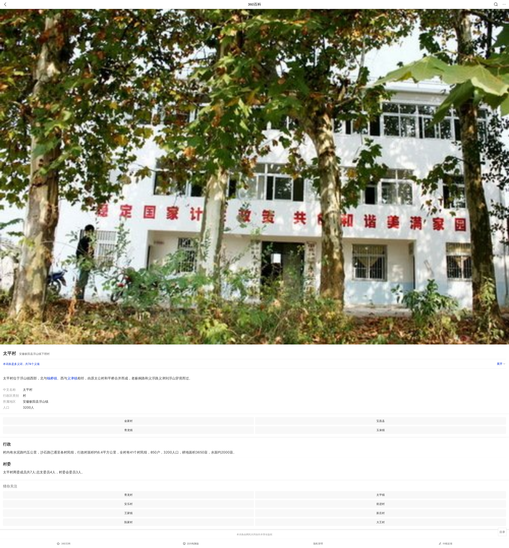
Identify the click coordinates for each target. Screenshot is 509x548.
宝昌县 (380, 421)
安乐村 (128, 504)
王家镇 (128, 513)
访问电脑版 (193, 543)
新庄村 (380, 513)
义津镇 (72, 378)
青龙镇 (128, 430)
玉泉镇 (380, 430)
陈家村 (128, 522)
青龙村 (128, 494)
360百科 (254, 4)
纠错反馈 (447, 543)
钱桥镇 (52, 378)
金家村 (128, 421)
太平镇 (380, 494)
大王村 (380, 522)
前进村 (380, 504)
